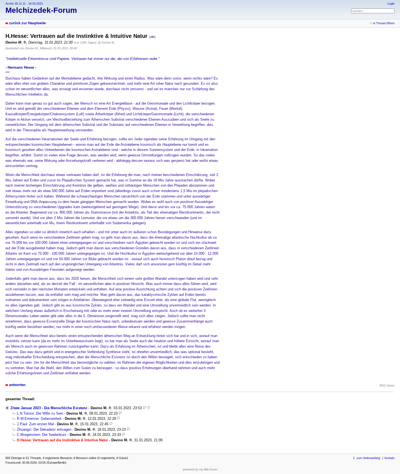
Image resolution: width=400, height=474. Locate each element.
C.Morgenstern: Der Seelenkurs (41, 435)
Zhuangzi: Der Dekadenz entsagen (44, 429)
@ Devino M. (106, 42)
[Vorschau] (144, 408)
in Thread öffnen (384, 23)
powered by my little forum (200, 469)
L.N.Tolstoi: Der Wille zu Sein (40, 413)
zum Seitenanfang (368, 458)
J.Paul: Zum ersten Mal (35, 424)
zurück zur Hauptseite (27, 23)
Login (391, 3)
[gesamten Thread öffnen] (148, 408)
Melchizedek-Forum (41, 10)
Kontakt (389, 458)
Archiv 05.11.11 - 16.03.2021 (24, 3)
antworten (17, 385)
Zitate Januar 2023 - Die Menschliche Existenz (48, 408)
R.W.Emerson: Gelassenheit (39, 419)
